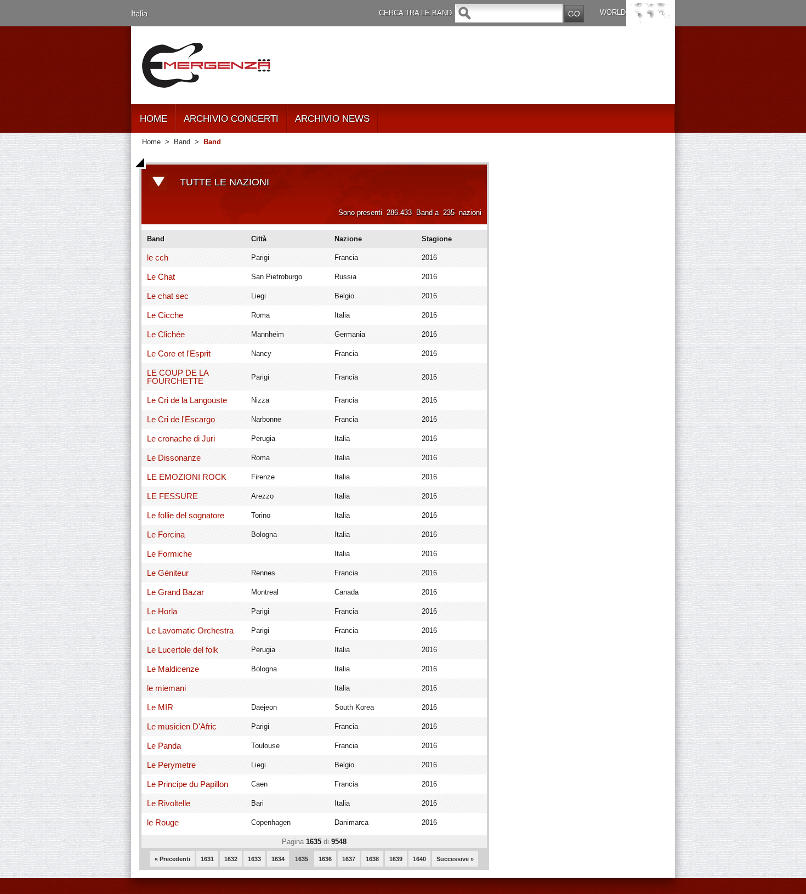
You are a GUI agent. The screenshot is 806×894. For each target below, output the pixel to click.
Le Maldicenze (173, 669)
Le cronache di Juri (181, 438)
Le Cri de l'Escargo (181, 419)
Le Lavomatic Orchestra (190, 630)
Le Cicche (165, 315)
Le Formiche (169, 553)
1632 (230, 859)
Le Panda (164, 745)
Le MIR (160, 707)
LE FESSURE (172, 496)
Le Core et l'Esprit (179, 353)
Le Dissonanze (174, 457)
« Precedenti (172, 859)
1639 (395, 859)
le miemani (166, 688)
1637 (348, 859)
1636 (325, 859)
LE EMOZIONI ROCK (186, 477)
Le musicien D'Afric (182, 726)
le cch (157, 257)
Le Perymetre (171, 764)
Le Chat (161, 276)
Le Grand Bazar (175, 592)
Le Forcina (166, 534)
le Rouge (163, 822)
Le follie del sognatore (185, 515)
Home (151, 142)
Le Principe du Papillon (187, 784)
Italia (139, 13)
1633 (254, 859)
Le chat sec (168, 296)
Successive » (455, 859)
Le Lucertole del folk (182, 649)
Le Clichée (166, 334)
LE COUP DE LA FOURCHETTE (177, 377)
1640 (419, 859)
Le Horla (162, 611)
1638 (372, 859)
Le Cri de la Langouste (187, 400)
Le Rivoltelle (168, 803)
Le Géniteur (168, 573)
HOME (153, 119)
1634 (278, 859)
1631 (207, 859)
